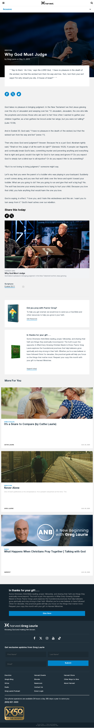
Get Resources (32, 319)
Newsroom (38, 683)
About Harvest (69, 683)
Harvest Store (69, 675)
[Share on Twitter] (13, 94)
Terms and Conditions (52, 724)
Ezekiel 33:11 (10, 286)
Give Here (47, 613)
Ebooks (37, 679)
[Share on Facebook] (7, 94)
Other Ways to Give (71, 679)
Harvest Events (40, 675)
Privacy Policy (40, 724)
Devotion (8, 50)
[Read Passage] (23, 287)
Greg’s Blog (9, 679)
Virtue (7, 683)
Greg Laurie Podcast (12, 691)
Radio (7, 687)
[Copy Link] (19, 94)
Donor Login (38, 691)
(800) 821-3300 (11, 702)
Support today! (32, 368)
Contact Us (38, 687)
